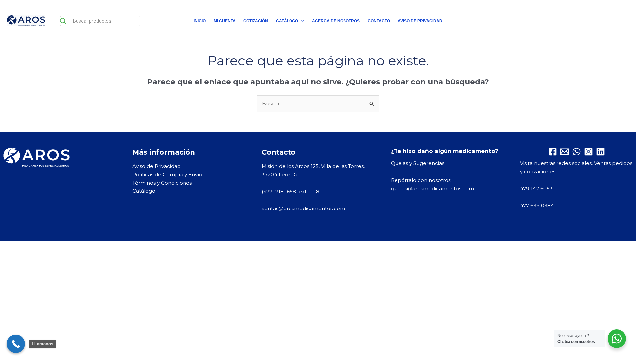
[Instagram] (588, 151)
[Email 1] (564, 151)
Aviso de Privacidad (156, 166)
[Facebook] (552, 151)
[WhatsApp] (576, 151)
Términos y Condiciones (162, 183)
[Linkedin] (600, 151)
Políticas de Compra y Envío (167, 174)
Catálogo (143, 191)
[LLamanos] (16, 344)
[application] (301, 21)
